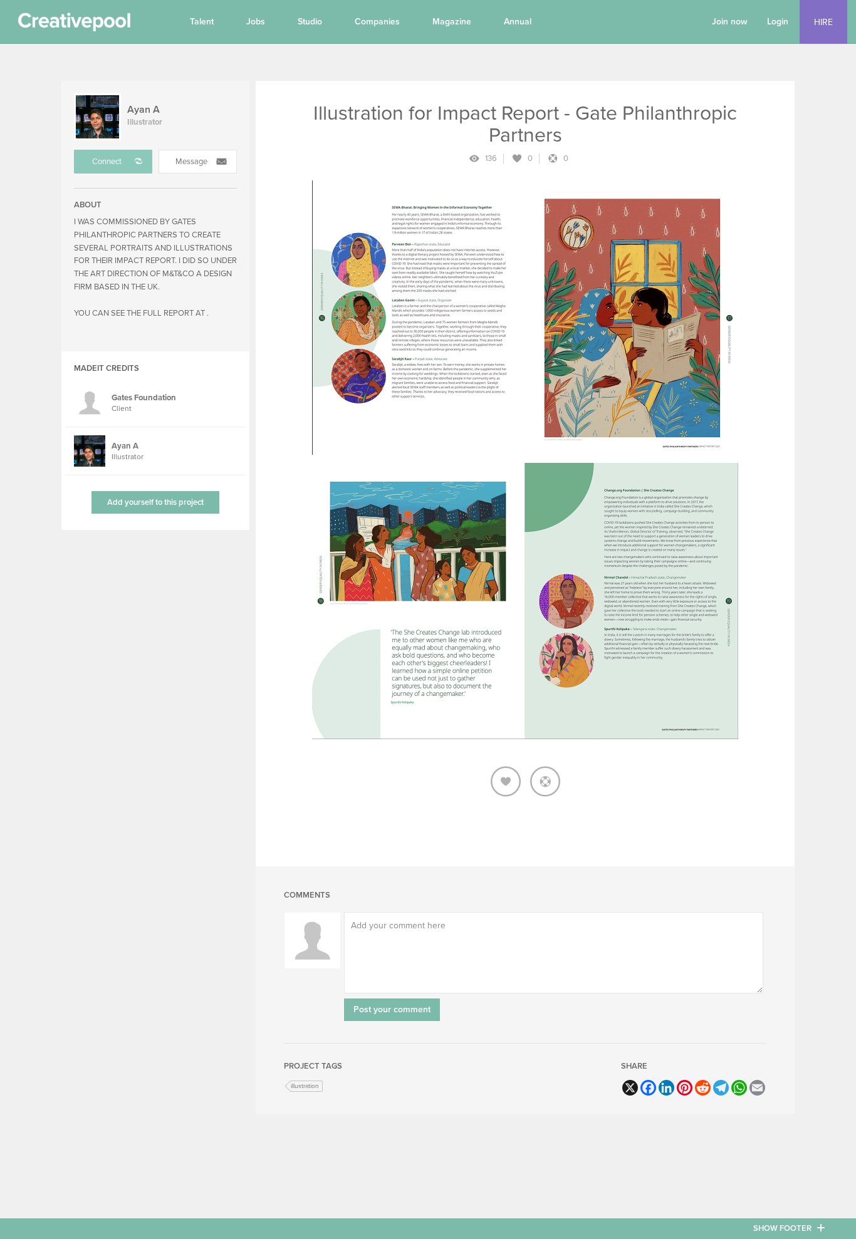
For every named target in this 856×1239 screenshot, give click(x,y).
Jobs (255, 21)
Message (191, 162)
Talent (202, 21)
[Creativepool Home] (74, 25)
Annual (517, 21)
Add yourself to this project (155, 502)
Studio (310, 21)
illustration (305, 1086)
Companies (377, 21)
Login (777, 21)
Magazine (451, 21)
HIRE (823, 22)
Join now (730, 21)
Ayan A (143, 109)
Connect (107, 162)
